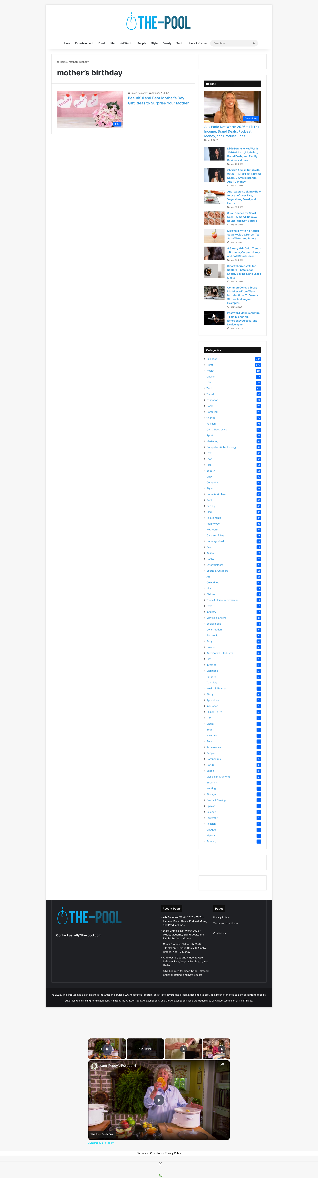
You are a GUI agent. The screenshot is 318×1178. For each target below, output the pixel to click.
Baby (209, 641)
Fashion (211, 423)
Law (208, 453)
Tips (208, 464)
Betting (210, 506)
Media (210, 723)
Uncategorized (215, 541)
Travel (210, 394)
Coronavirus (213, 759)
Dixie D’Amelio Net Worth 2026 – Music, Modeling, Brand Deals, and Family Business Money (183, 934)
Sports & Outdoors (217, 570)
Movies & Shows (216, 617)
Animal (210, 553)
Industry (211, 611)
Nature (210, 764)
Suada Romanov (139, 93)
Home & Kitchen (198, 43)
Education (212, 400)
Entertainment (84, 43)
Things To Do (214, 711)
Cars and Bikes (215, 535)
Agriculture (212, 700)
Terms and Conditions (225, 923)
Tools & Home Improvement (222, 600)
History (210, 835)
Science (211, 811)
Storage (211, 794)
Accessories (213, 747)
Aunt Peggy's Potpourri (118, 1065)
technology (213, 523)
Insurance (212, 706)
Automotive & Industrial (220, 653)
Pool (209, 500)
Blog (209, 511)
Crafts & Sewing (216, 800)
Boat (209, 729)
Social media (214, 623)
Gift (208, 658)
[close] (160, 1163)
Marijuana (212, 670)
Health (210, 370)
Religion (211, 823)
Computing (212, 482)
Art (208, 576)
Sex (208, 547)
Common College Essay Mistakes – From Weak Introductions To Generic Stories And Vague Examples (243, 295)
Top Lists (211, 682)
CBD (209, 476)
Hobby (210, 558)
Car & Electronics (216, 429)
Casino (210, 376)
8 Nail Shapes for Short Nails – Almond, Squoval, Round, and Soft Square (242, 216)
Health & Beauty (216, 688)
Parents (211, 676)
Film (208, 717)
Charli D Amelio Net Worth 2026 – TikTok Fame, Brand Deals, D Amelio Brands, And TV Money (184, 948)
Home (66, 43)
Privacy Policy (221, 917)
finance (210, 417)
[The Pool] (159, 21)
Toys (209, 606)
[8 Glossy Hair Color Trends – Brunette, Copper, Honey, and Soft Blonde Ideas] (214, 253)
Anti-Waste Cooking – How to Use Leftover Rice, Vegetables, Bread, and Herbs (185, 961)
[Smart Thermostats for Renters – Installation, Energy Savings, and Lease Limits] (214, 271)
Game (209, 405)
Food (101, 43)
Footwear (212, 817)
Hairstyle (211, 735)
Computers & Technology (221, 447)
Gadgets (211, 829)
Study (209, 694)
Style (154, 43)
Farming (211, 841)
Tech (179, 43)
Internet (211, 664)
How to (210, 647)
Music (209, 588)
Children (211, 594)
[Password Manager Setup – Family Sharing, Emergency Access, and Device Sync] (214, 318)
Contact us (219, 933)
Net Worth (126, 43)
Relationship (213, 517)
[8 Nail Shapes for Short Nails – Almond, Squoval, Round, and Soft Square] (214, 218)
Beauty (167, 43)
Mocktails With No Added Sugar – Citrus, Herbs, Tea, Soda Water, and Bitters (243, 234)
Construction (214, 629)
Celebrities (212, 582)
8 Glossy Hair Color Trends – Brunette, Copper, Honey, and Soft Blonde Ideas (244, 252)
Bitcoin (210, 770)
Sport (209, 435)
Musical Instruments (218, 776)
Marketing (212, 441)
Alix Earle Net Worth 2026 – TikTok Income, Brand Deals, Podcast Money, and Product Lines (231, 131)
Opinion (210, 806)
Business (211, 358)
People (141, 43)
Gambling (212, 411)
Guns (209, 741)
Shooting (211, 782)
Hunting (211, 788)
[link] (94, 1066)
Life (112, 43)
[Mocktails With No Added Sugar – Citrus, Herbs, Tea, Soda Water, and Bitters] (214, 236)
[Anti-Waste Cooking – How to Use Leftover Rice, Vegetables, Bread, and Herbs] (214, 197)
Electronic (212, 635)
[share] (222, 1064)
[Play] (183, 1049)
